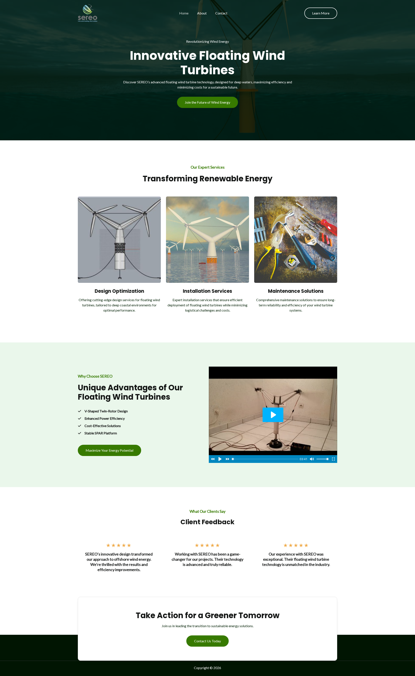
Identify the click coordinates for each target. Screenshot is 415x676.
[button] (320, 13)
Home (183, 13)
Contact (221, 13)
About (202, 13)
